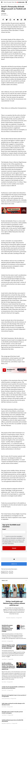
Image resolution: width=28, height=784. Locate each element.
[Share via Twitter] (7, 19)
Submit (14, 548)
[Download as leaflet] (21, 19)
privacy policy (8, 541)
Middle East (4, 572)
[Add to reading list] (25, 19)
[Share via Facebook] (3, 19)
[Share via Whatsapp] (10, 19)
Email (4, 529)
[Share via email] (17, 19)
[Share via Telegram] (14, 19)
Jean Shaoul (3, 13)
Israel (11, 572)
